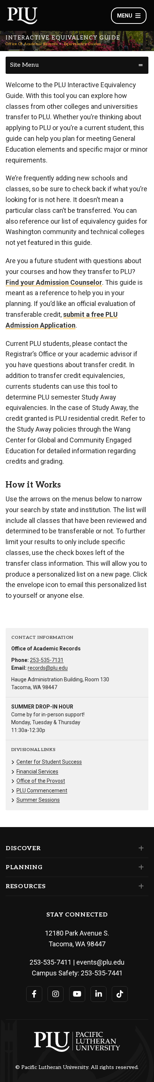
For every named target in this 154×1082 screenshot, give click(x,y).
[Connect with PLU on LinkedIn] (98, 994)
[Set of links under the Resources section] (139, 886)
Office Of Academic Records (32, 44)
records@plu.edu (48, 668)
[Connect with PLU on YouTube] (77, 994)
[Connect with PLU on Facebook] (34, 994)
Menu (124, 16)
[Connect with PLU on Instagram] (55, 994)
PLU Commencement (41, 791)
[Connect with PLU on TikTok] (120, 994)
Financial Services (37, 772)
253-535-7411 (50, 962)
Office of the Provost (40, 781)
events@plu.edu (100, 962)
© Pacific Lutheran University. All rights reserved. (77, 1067)
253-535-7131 (47, 660)
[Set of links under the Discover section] (139, 848)
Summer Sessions (38, 800)
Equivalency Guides (82, 44)
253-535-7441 (102, 973)
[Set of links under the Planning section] (139, 867)
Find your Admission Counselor (54, 282)
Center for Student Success (49, 762)
